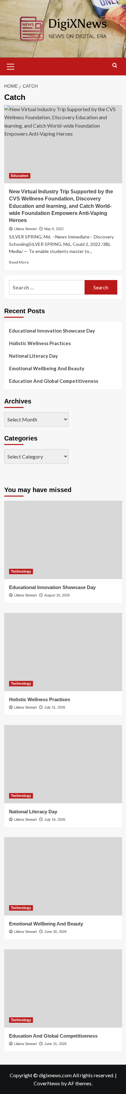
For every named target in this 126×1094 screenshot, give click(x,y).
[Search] (115, 65)
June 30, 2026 (55, 932)
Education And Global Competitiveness (53, 381)
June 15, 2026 (55, 1044)
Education (19, 176)
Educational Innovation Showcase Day (52, 331)
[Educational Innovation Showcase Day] (63, 540)
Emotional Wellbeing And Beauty (46, 368)
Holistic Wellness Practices (40, 343)
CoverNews (47, 1083)
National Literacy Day (33, 356)
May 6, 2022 (54, 229)
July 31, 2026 (54, 707)
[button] (10, 66)
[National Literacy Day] (63, 764)
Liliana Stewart (25, 229)
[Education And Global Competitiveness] (63, 988)
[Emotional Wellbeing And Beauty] (63, 876)
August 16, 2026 (57, 595)
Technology (21, 571)
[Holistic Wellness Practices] (63, 652)
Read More (19, 262)
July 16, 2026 (54, 819)
